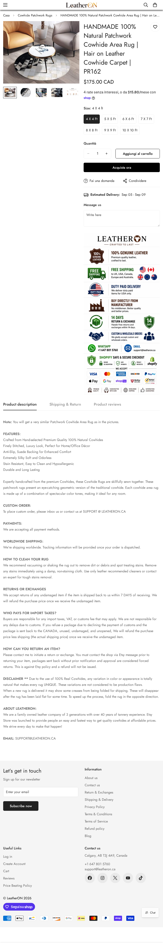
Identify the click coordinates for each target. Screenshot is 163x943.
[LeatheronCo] (81, 5)
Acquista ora (121, 167)
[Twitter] (115, 878)
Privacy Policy (95, 806)
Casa (6, 15)
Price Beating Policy (17, 885)
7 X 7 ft (147, 120)
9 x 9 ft (111, 131)
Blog (88, 835)
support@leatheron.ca (100, 869)
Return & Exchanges (99, 792)
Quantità (90, 143)
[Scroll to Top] (155, 920)
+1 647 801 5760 (97, 864)
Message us (92, 204)
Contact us (92, 785)
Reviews (8, 878)
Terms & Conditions (98, 814)
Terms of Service (96, 821)
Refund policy (94, 828)
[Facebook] (90, 878)
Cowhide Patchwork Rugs (35, 15)
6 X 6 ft (129, 120)
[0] (155, 5)
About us (91, 777)
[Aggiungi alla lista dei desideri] (155, 27)
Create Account (14, 863)
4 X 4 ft (93, 120)
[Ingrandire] (70, 30)
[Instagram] (102, 878)
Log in (7, 856)
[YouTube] (128, 878)
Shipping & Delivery (99, 799)
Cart (6, 871)
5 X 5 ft (111, 120)
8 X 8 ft (93, 131)
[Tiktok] (141, 878)
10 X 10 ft (131, 131)
